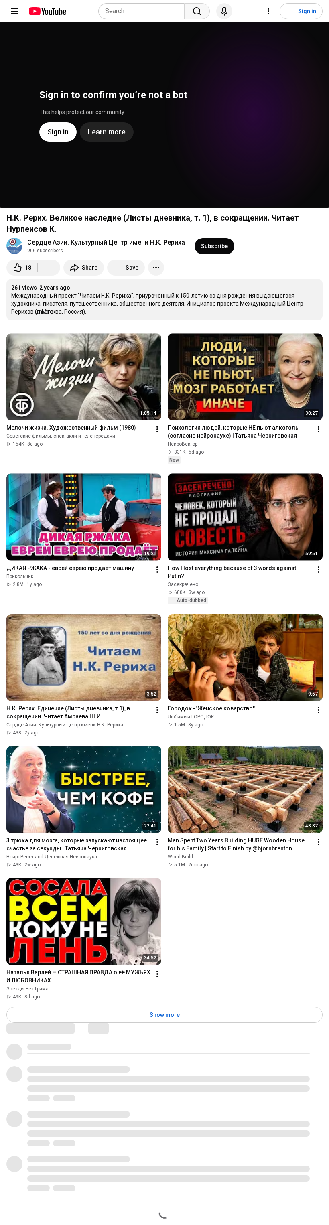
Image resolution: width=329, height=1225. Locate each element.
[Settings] (268, 11)
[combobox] (144, 11)
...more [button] (43, 311)
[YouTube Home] (47, 11)
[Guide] (14, 11)
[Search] (197, 11)
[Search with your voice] (224, 11)
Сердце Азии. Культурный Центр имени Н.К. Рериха (106, 242)
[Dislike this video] (49, 268)
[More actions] (156, 268)
